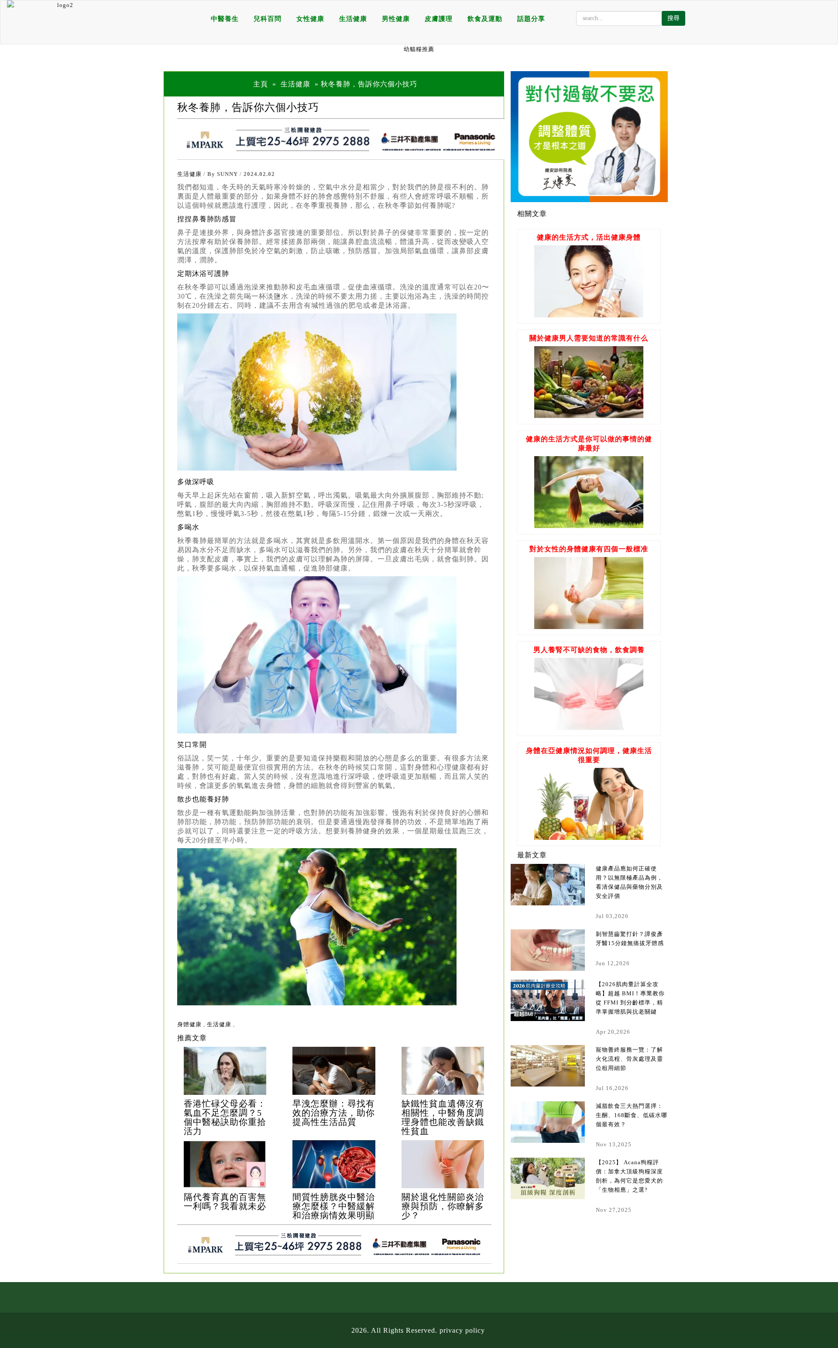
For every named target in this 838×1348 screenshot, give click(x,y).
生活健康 (353, 18)
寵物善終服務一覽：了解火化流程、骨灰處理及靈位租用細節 (629, 1058)
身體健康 (189, 1024)
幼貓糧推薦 (419, 49)
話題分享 (531, 18)
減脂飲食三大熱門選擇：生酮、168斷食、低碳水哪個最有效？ (631, 1115)
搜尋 (673, 18)
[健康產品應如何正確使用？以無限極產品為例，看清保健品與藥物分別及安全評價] (548, 884)
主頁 (260, 84)
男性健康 (396, 18)
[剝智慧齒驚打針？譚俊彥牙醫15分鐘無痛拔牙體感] (548, 950)
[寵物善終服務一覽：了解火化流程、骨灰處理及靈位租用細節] (548, 1066)
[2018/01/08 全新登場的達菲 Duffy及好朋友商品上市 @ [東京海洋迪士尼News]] (225, 1071)
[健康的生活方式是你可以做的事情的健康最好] (588, 526)
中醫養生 (225, 18)
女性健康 (310, 18)
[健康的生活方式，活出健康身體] (588, 315)
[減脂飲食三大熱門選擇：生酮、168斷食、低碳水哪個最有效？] (548, 1122)
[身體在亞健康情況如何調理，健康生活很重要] (588, 837)
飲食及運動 (484, 18)
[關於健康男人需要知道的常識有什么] (588, 416)
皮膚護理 (439, 18)
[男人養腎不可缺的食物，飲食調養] (588, 727)
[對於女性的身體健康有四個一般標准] (588, 626)
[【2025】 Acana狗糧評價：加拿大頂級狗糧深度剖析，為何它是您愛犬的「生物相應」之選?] (548, 1178)
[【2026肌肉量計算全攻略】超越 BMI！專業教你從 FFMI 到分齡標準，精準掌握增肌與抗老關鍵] (548, 1000)
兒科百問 (268, 18)
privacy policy (462, 1330)
